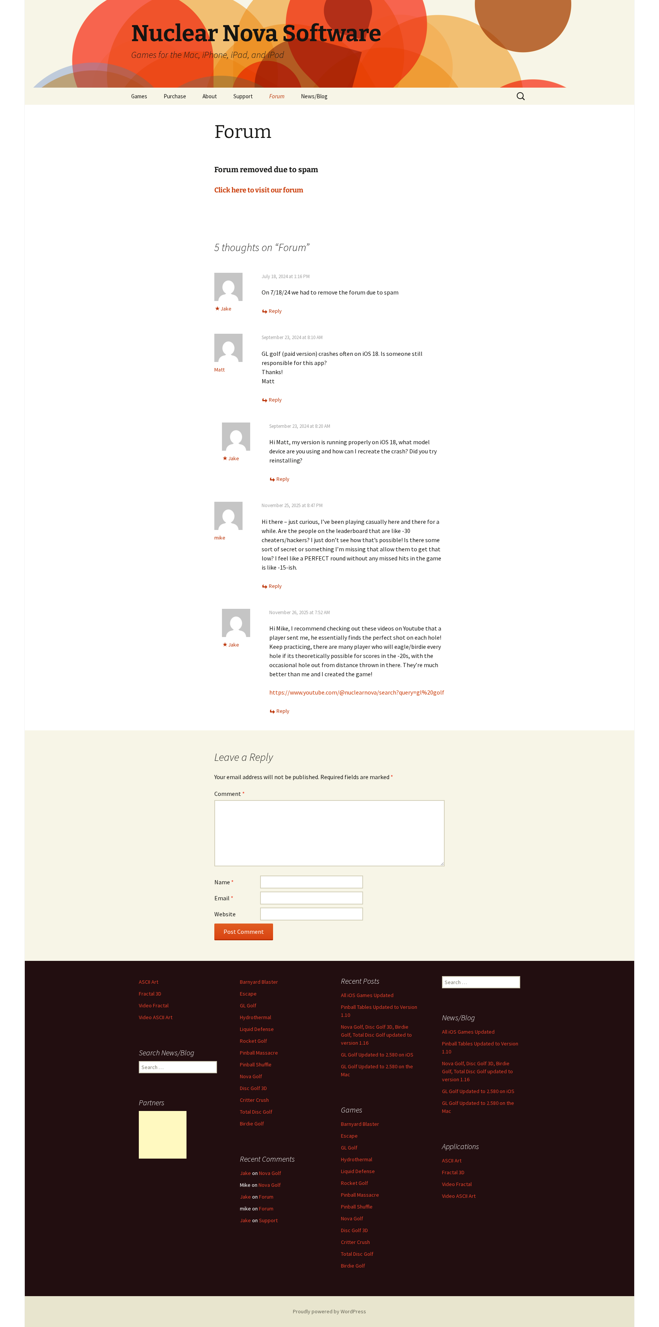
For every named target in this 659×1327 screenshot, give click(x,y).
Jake (225, 308)
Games (139, 96)
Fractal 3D (150, 993)
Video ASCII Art (155, 1017)
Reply (275, 310)
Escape (248, 993)
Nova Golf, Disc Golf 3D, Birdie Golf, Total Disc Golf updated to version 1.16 (376, 1034)
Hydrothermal (255, 1017)
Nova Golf (251, 1076)
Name (224, 882)
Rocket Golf (253, 1040)
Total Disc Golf (256, 1111)
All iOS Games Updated (367, 995)
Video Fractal (154, 1005)
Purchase (175, 96)
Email (223, 898)
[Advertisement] (162, 1135)
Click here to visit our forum (258, 190)
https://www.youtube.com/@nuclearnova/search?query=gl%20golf (356, 692)
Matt (219, 369)
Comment (229, 793)
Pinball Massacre (259, 1052)
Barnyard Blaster (259, 981)
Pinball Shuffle (256, 1064)
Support (243, 96)
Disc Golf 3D (253, 1088)
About (210, 96)
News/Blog (314, 96)
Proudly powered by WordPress (329, 1311)
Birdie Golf (252, 1123)
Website (225, 914)
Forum (276, 96)
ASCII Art (148, 981)
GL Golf (248, 1005)
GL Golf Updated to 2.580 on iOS (377, 1054)
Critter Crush (254, 1099)
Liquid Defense (257, 1029)
